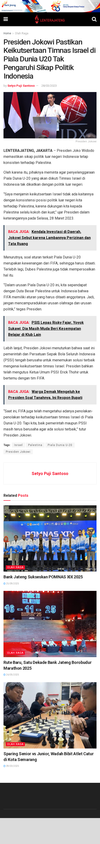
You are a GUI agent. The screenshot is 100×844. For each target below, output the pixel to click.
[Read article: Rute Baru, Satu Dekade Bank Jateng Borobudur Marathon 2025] (50, 624)
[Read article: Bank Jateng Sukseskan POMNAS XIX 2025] (50, 538)
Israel (18, 445)
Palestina (35, 445)
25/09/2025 (12, 583)
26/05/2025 (12, 674)
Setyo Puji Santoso (21, 85)
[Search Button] (94, 19)
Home (7, 33)
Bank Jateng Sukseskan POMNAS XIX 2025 (43, 576)
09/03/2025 (12, 766)
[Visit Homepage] (50, 19)
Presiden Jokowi (18, 451)
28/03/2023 (49, 85)
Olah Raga (21, 33)
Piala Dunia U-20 (60, 445)
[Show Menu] (5, 19)
